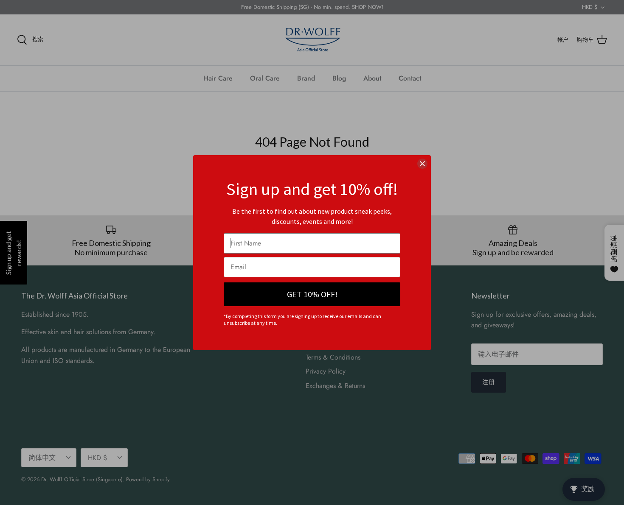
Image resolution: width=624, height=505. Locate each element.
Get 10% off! (312, 294)
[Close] (422, 164)
